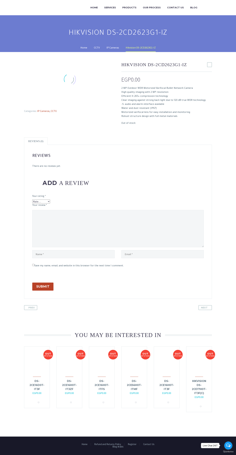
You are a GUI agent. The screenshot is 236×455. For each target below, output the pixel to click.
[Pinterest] (34, 103)
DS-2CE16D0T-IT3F (37, 385)
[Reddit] (48, 103)
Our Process (152, 7)
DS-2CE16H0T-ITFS (102, 385)
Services (110, 7)
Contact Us (175, 7)
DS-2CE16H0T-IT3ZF (69, 385)
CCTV (53, 111)
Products (129, 7)
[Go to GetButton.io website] (228, 452)
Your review (39, 205)
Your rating (39, 195)
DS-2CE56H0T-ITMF (134, 385)
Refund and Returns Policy (107, 444)
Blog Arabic (118, 447)
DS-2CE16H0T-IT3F (166, 385)
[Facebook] (24, 103)
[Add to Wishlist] (38, 402)
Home (94, 7)
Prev (31, 307)
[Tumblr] (38, 103)
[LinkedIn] (43, 103)
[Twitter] (29, 103)
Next (204, 307)
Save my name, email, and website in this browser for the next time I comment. (79, 266)
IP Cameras (43, 111)
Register (132, 444)
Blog (193, 7)
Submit (42, 286)
